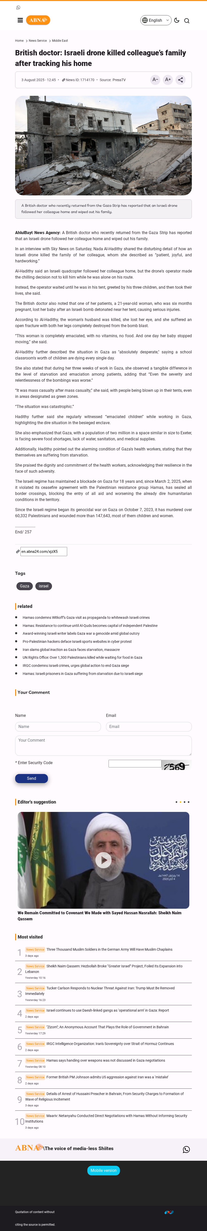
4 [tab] (188, 802)
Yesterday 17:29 (35, 1033)
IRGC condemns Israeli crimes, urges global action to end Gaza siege (76, 666)
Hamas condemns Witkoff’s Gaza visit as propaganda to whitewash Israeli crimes (86, 618)
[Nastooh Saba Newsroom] (172, 1212)
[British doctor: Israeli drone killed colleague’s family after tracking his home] (103, 145)
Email (111, 715)
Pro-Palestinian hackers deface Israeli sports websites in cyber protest (77, 642)
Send (31, 778)
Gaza (24, 586)
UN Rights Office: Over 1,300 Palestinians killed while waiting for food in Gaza (82, 657)
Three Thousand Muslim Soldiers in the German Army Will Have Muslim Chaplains (99, 949)
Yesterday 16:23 (35, 1000)
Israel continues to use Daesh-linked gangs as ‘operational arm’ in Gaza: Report (97, 1010)
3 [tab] (184, 802)
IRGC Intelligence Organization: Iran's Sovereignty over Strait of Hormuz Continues (100, 1044)
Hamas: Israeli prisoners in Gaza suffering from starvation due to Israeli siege (83, 674)
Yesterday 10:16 (35, 977)
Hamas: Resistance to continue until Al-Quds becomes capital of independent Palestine (90, 626)
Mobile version (104, 1170)
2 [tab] (180, 802)
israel (43, 586)
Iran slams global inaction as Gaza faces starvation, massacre (71, 650)
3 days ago (32, 956)
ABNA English (82, 20)
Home (19, 40)
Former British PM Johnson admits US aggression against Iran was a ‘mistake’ (97, 1077)
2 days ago (32, 1016)
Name (20, 715)
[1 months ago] (103, 860)
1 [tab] (176, 802)
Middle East (60, 40)
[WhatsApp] (186, 1149)
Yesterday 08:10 (35, 1066)
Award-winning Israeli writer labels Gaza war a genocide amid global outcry (81, 633)
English (155, 20)
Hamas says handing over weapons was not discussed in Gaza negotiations (95, 1060)
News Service (38, 40)
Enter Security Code (34, 762)
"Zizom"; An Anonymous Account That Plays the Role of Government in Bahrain (97, 1027)
